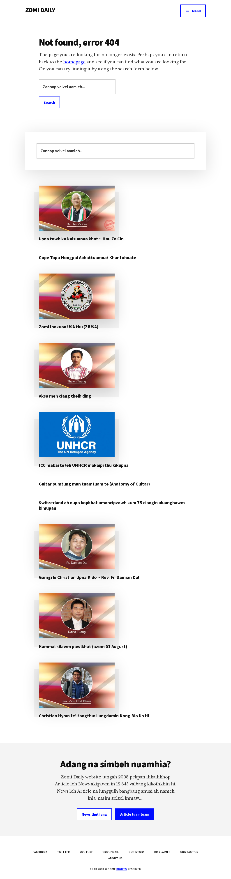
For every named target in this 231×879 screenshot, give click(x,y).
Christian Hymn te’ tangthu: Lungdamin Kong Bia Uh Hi (94, 715)
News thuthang (94, 814)
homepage (74, 62)
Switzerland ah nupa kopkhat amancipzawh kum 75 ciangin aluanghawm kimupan (112, 505)
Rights (121, 869)
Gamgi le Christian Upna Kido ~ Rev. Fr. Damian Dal (89, 577)
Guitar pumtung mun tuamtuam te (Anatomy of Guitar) (94, 484)
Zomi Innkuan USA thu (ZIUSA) (68, 326)
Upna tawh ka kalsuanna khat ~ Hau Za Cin (81, 239)
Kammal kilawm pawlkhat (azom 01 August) (83, 646)
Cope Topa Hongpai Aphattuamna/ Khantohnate (87, 257)
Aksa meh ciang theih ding (65, 396)
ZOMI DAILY (40, 10)
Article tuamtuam (134, 814)
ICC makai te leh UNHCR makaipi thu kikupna (84, 465)
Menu (196, 11)
